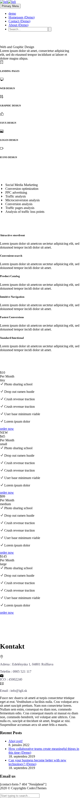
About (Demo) (18, 25)
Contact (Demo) (19, 21)
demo (12, 13)
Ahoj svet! (16, 741)
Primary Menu (10, 6)
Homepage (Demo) (22, 17)
